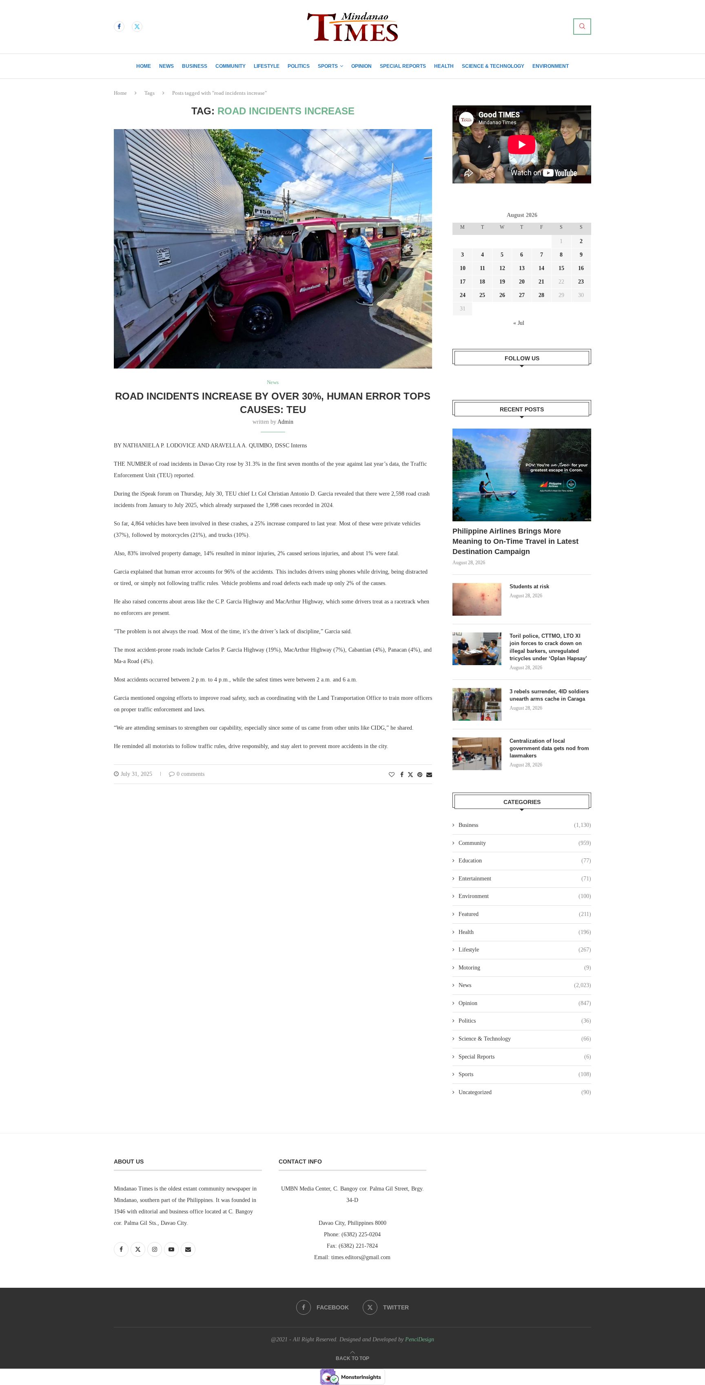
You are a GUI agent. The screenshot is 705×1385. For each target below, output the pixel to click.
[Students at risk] (476, 599)
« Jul (518, 323)
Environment (550, 66)
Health (444, 66)
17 (463, 282)
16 (581, 268)
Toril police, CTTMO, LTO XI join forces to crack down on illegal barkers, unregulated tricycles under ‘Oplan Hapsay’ (549, 647)
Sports (328, 66)
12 (502, 268)
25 (482, 295)
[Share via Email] (429, 775)
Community (230, 66)
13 (522, 268)
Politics (299, 66)
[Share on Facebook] (401, 775)
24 (463, 295)
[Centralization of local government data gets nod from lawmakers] (476, 753)
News (166, 66)
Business (194, 66)
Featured (525, 914)
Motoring (525, 968)
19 (502, 282)
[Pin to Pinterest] (419, 775)
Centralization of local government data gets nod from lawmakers (549, 748)
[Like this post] (392, 775)
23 (581, 282)
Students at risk (529, 586)
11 (482, 268)
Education (525, 861)
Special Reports (403, 66)
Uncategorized (525, 1092)
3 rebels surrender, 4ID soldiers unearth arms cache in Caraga (549, 695)
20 (522, 282)
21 (541, 282)
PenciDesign (419, 1339)
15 (561, 268)
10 (463, 268)
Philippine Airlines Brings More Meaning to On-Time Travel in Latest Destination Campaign (515, 541)
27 (522, 295)
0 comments (190, 774)
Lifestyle (266, 66)
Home (143, 66)
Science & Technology (493, 66)
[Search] (582, 26)
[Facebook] (119, 26)
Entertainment (525, 879)
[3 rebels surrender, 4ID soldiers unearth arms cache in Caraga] (476, 704)
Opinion (361, 66)
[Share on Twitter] (410, 774)
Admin (285, 422)
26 (502, 295)
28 (541, 295)
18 (482, 282)
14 (541, 268)
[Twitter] (137, 26)
